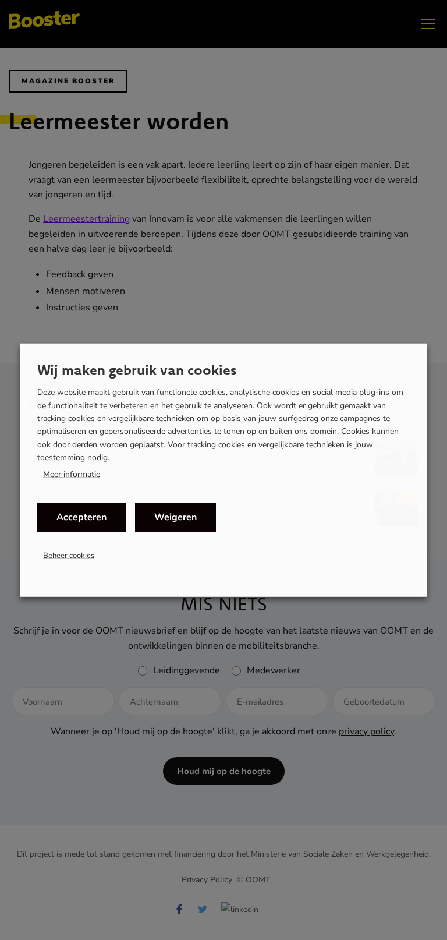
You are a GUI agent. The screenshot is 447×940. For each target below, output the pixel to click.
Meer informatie (71, 474)
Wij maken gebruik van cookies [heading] (137, 370)
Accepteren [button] (81, 517)
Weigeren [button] (175, 517)
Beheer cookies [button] (68, 555)
